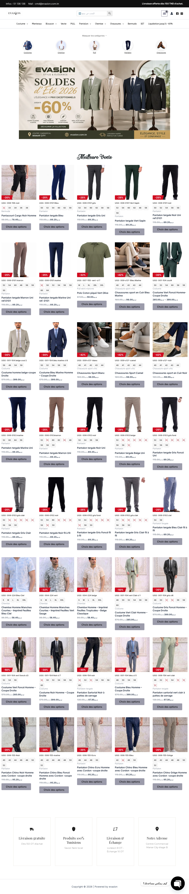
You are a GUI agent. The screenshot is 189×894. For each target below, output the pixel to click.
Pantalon (83, 24)
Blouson (50, 24)
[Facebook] (177, 13)
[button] (26, 23)
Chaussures (115, 24)
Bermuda (132, 24)
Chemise (99, 24)
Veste (63, 24)
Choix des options (16, 226)
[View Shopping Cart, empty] (164, 13)
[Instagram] (181, 13)
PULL (73, 24)
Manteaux (37, 24)
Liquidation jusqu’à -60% (160, 24)
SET (142, 24)
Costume (20, 24)
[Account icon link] (171, 13)
